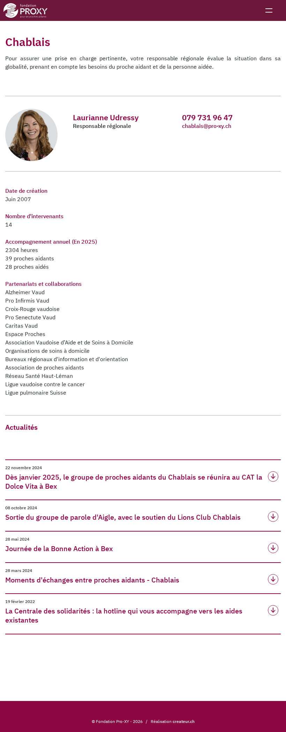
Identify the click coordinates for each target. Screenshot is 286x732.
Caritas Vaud (21, 325)
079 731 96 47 (207, 117)
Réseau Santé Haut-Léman (39, 375)
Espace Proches (25, 333)
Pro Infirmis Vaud (27, 300)
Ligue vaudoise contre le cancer (45, 384)
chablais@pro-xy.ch (206, 125)
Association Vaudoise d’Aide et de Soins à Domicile (69, 342)
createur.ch (184, 721)
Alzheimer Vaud (25, 292)
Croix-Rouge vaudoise (32, 308)
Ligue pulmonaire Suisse (35, 392)
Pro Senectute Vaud (30, 317)
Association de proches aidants (44, 367)
